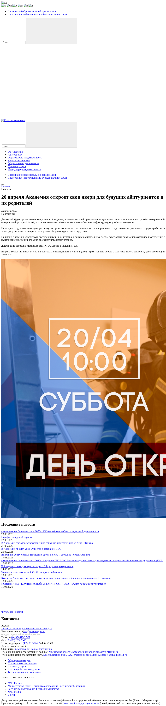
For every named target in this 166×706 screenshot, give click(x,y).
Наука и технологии (19, 160)
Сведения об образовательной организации (32, 11)
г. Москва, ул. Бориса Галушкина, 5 (34, 649)
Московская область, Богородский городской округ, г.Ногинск (83, 651)
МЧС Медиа (14, 691)
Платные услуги (17, 166)
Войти (11, 694)
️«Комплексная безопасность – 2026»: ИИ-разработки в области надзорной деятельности (50, 531)
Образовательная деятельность (25, 157)
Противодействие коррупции (24, 669)
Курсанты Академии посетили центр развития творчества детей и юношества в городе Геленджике (56, 578)
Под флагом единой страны (16, 537)
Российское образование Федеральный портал (33, 688)
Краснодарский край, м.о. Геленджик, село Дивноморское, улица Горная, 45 (85, 654)
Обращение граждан (19, 660)
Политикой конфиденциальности (80, 703)
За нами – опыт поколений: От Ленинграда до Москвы (31, 572)
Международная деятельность (24, 169)
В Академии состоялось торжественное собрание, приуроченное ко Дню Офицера (47, 543)
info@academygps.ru (34, 631)
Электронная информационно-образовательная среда (37, 14)
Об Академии (15, 151)
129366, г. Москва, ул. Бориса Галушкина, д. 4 (26, 628)
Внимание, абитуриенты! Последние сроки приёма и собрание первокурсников (45, 554)
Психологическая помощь (22, 663)
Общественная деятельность (23, 163)
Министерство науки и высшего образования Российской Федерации (46, 686)
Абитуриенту (15, 154)
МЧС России (15, 683)
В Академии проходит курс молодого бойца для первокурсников (37, 566)
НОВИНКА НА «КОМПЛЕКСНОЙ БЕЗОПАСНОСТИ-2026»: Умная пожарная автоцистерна (53, 583)
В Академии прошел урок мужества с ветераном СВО (31, 548)
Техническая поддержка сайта (24, 672)
